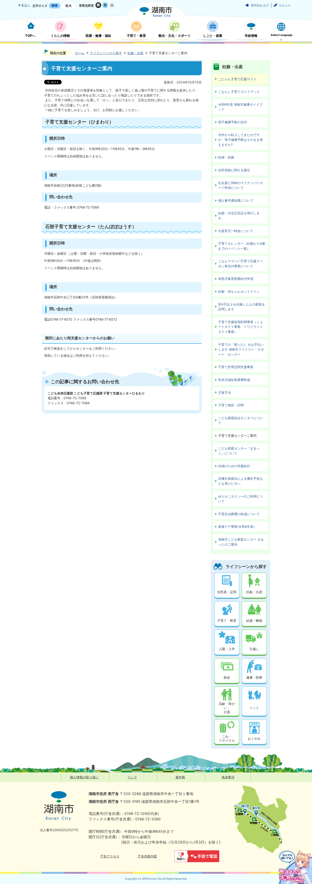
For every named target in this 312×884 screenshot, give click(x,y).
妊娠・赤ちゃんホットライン (239, 291)
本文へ (25, 5)
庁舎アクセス (109, 856)
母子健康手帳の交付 (232, 122)
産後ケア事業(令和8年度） (237, 526)
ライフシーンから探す (106, 53)
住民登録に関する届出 (234, 170)
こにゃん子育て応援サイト (237, 79)
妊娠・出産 (135, 53)
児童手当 (224, 392)
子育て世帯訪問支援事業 (235, 367)
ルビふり (285, 5)
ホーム (80, 53)
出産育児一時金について (235, 231)
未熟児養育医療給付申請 (235, 279)
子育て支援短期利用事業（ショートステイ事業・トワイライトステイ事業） (240, 327)
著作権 (180, 777)
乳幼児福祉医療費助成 (234, 380)
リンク (132, 777)
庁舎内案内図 (147, 856)
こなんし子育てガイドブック (239, 92)
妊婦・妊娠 (226, 157)
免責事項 (228, 777)
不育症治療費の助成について (239, 514)
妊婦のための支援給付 (234, 466)
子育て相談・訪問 (231, 405)
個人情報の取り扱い (84, 777)
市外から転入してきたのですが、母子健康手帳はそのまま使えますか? (240, 140)
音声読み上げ (260, 5)
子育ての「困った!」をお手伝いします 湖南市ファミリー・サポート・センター (241, 349)
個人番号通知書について (235, 200)
